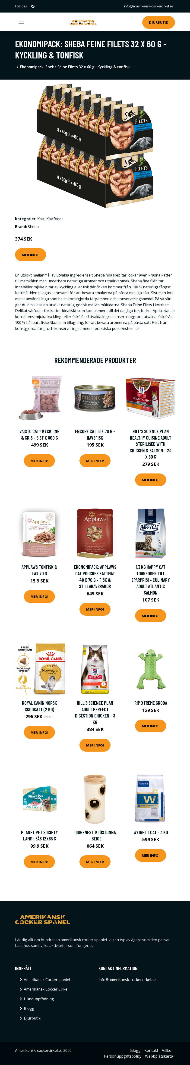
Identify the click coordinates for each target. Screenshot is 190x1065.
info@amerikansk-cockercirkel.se (148, 6)
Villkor (167, 1050)
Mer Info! (30, 254)
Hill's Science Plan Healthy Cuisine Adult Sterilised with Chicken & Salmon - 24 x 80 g (151, 444)
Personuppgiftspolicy (122, 1056)
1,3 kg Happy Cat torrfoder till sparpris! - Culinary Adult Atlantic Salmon (150, 579)
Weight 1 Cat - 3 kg (150, 832)
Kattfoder (54, 218)
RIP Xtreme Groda (150, 703)
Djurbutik (158, 22)
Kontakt (151, 1050)
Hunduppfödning (39, 998)
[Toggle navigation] (21, 21)
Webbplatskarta (159, 1056)
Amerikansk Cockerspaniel (47, 979)
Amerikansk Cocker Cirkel (46, 989)
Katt (40, 218)
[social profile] (32, 6)
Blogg (29, 1008)
